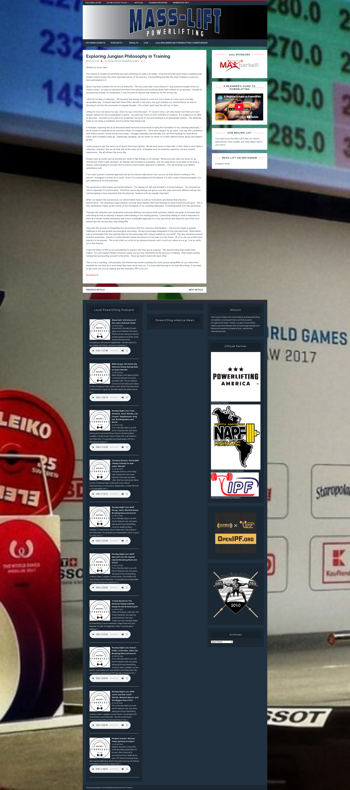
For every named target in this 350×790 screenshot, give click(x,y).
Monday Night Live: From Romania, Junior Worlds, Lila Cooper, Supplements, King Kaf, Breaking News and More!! (125, 416)
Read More (91, 275)
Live (146, 43)
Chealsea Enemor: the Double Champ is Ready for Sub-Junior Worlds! (125, 463)
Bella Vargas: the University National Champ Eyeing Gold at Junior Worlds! (125, 367)
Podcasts (116, 43)
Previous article (95, 290)
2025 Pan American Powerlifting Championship (181, 43)
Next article (196, 290)
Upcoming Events (95, 43)
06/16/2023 (93, 61)
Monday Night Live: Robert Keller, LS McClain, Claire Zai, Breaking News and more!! (125, 651)
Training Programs (157, 3)
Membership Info (181, 3)
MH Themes (127, 787)
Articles (138, 3)
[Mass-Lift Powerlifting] (175, 38)
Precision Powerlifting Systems (126, 61)
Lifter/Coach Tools (117, 3)
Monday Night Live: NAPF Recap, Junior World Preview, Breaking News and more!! (125, 510)
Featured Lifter (93, 3)
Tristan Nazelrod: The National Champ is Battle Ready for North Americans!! (125, 604)
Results (133, 43)
